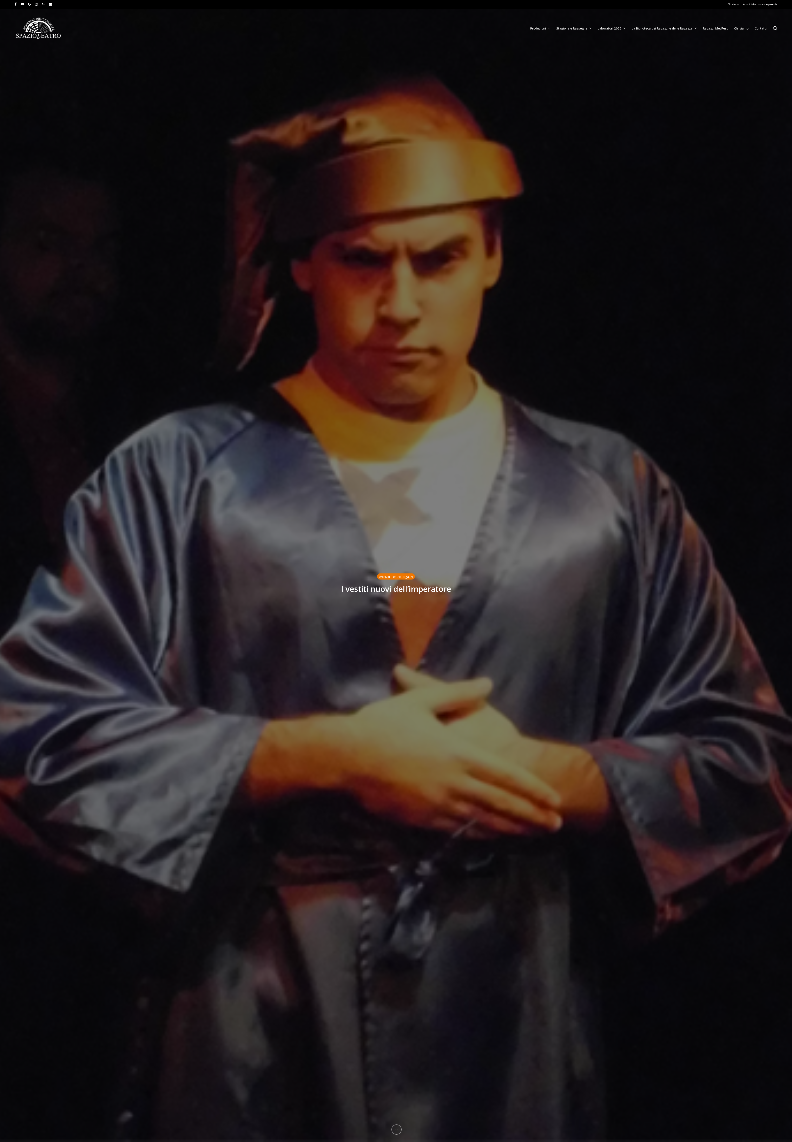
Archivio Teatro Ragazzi (396, 577)
